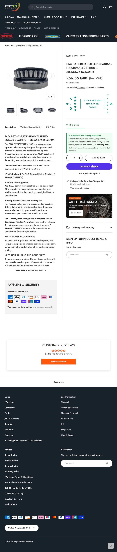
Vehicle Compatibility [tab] (31, 127)
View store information (79, 188)
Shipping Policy (12, 471)
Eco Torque (14, 541)
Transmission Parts (69, 407)
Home (7, 45)
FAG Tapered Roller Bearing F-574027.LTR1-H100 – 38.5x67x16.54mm (27, 45)
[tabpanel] (31, 203)
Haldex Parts (67, 418)
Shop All (9, 17)
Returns (8, 424)
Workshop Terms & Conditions (19, 477)
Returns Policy (11, 466)
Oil (62, 424)
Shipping (81, 87)
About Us (9, 435)
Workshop (10, 28)
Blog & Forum (67, 435)
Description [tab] (10, 127)
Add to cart (98, 157)
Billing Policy (11, 455)
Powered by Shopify (26, 541)
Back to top (59, 382)
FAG (68, 55)
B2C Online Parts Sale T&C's (18, 482)
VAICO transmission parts (78, 36)
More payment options (89, 173)
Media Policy (11, 504)
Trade (37, 28)
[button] (111, 7)
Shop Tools (66, 429)
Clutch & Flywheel (69, 413)
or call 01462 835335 (92, 213)
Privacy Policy (11, 460)
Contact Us (25, 28)
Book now (76, 212)
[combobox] (60, 7)
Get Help (9, 429)
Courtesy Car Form (13, 499)
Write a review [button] (58, 361)
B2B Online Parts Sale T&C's (18, 488)
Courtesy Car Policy (14, 493)
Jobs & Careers (51, 28)
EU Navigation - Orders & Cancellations (23, 440)
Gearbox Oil (20, 36)
